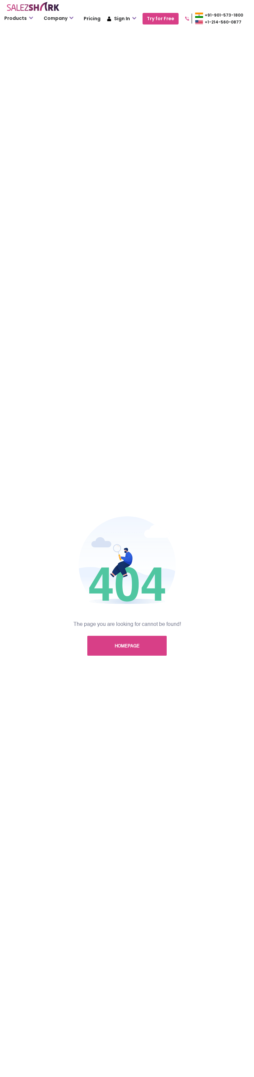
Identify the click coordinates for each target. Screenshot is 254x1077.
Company (56, 18)
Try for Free (160, 18)
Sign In (122, 18)
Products (16, 18)
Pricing (92, 18)
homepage (127, 646)
